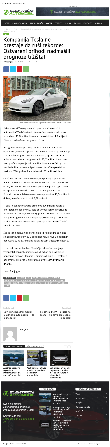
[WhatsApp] (26, 69)
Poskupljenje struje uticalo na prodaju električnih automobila (36, 371)
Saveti (49, 23)
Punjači (79, 403)
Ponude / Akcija (19, 23)
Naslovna (7, 29)
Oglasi (68, 23)
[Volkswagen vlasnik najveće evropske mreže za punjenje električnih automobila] (60, 358)
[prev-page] (65, 346)
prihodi (8, 283)
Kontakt (88, 23)
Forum (77, 23)
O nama (98, 23)
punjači (16, 283)
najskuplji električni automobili (50, 280)
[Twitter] (13, 69)
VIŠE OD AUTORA (34, 346)
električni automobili (49, 278)
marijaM (9, 62)
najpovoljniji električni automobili (20, 280)
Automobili (80, 398)
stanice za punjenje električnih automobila (48, 283)
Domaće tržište (82, 407)
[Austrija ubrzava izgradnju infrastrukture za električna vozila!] (13, 358)
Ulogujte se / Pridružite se (13, 3)
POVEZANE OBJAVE (14, 346)
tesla (7, 286)
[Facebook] (6, 69)
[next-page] (69, 346)
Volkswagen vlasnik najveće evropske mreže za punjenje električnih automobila (60, 373)
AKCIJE (79, 411)
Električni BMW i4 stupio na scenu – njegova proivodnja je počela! (55, 314)
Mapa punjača (36, 23)
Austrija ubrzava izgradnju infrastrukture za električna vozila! (12, 371)
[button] (105, 23)
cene (28, 278)
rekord (25, 283)
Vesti (7, 23)
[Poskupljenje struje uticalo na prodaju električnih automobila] (37, 358)
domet (35, 278)
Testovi (58, 23)
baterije (21, 278)
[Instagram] (107, 3)
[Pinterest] (19, 69)
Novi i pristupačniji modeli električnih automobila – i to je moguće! (18, 314)
